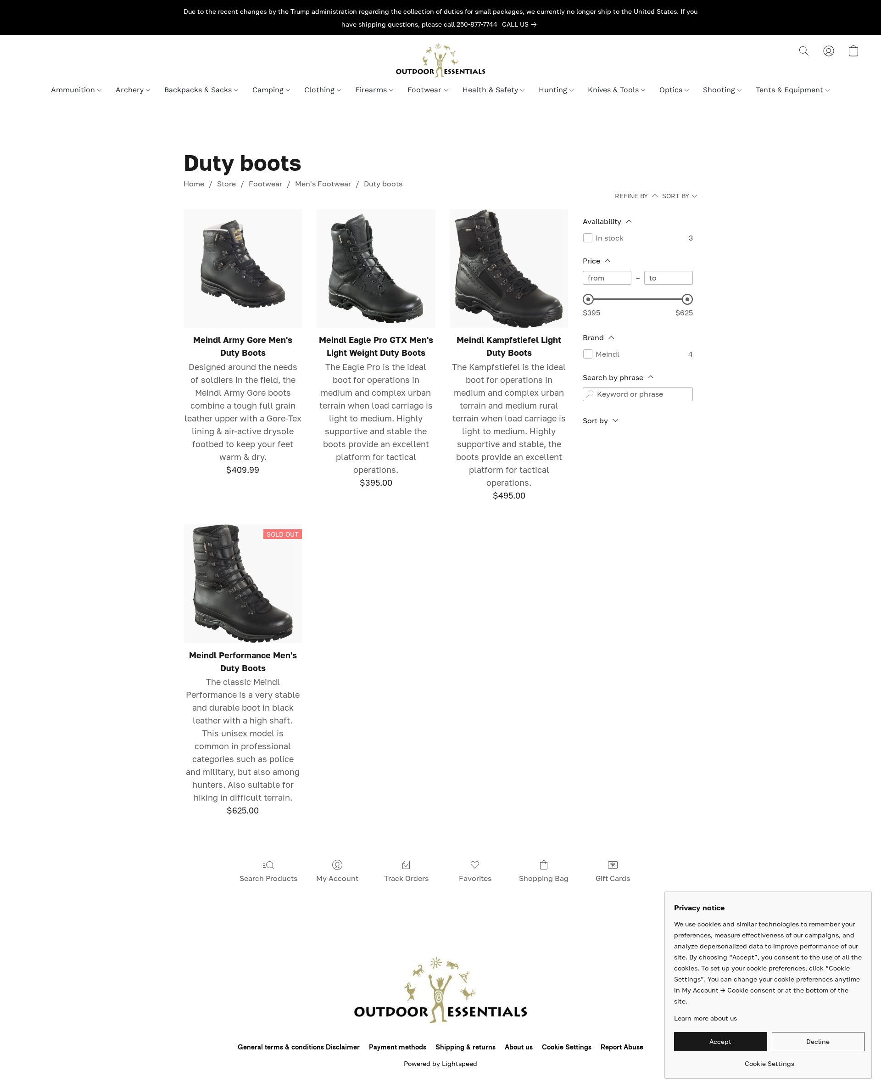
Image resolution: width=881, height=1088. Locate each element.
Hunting (554, 89)
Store (226, 183)
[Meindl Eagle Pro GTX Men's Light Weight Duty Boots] (376, 268)
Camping (269, 89)
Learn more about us (705, 1018)
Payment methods (397, 1047)
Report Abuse (622, 1047)
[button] (440, 60)
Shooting (720, 89)
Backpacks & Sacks (199, 89)
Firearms (372, 89)
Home (194, 183)
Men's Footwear (323, 183)
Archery (131, 89)
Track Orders (406, 878)
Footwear (425, 89)
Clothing (320, 89)
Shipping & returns (465, 1047)
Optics (672, 89)
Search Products (268, 878)
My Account (337, 878)
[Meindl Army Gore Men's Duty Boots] (243, 268)
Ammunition (74, 89)
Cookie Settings (566, 1047)
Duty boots (383, 183)
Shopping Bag (544, 878)
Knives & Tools (614, 89)
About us (519, 1047)
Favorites (475, 878)
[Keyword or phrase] (590, 394)
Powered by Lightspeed (440, 1063)
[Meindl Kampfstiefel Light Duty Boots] (509, 268)
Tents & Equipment (790, 89)
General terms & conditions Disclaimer (299, 1047)
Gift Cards (613, 878)
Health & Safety (491, 89)
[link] (521, 24)
